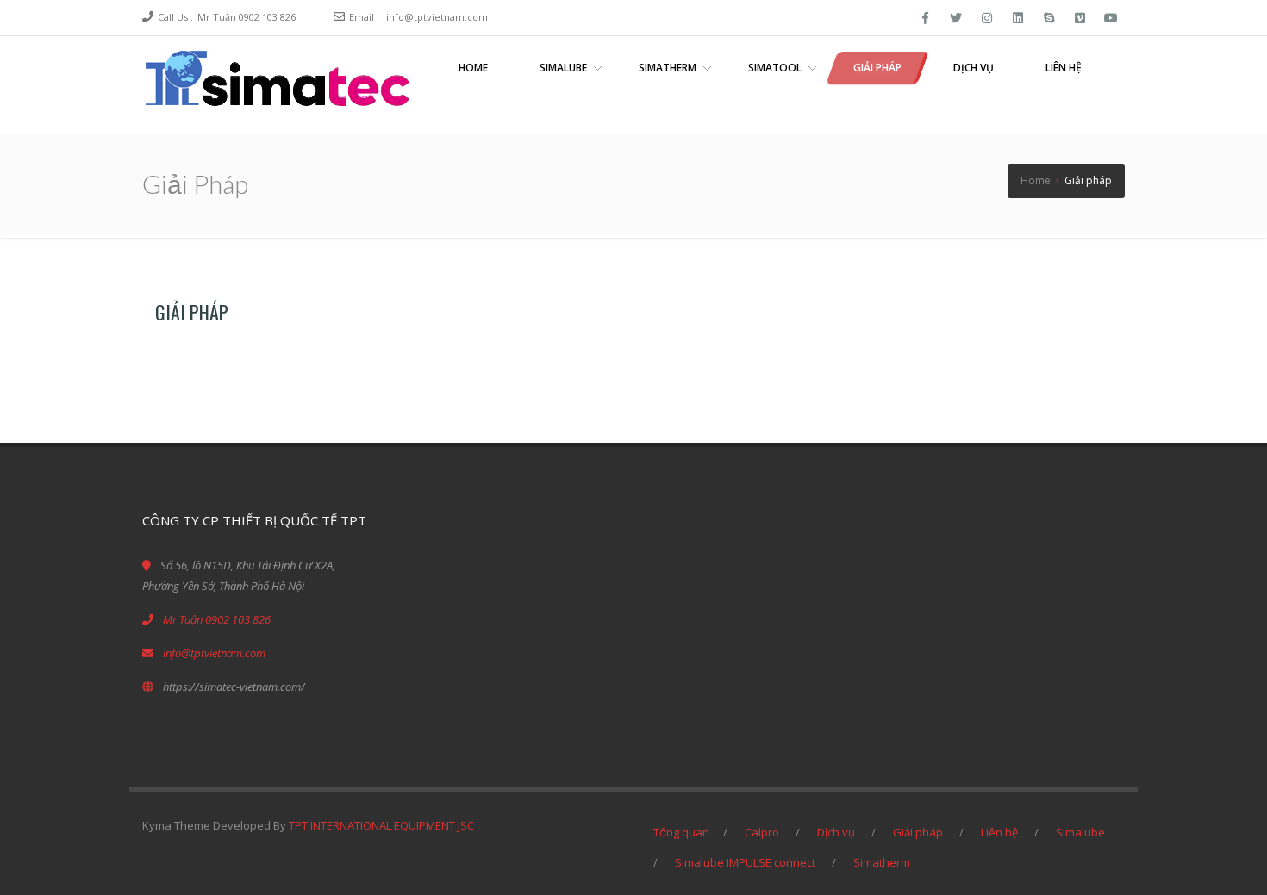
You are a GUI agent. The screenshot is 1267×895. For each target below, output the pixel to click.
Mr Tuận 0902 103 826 (246, 16)
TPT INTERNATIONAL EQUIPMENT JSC (381, 825)
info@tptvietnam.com (437, 16)
